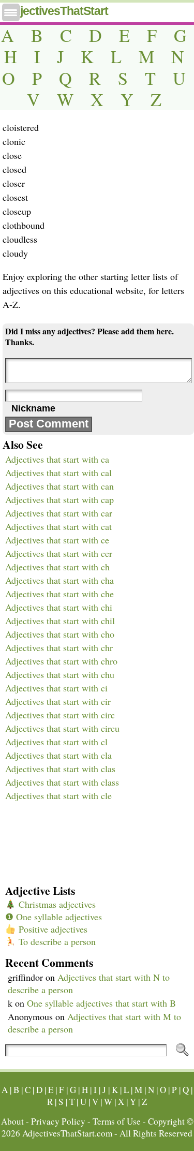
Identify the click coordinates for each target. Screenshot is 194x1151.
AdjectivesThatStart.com (67, 1133)
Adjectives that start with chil (60, 620)
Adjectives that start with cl (56, 741)
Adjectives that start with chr (59, 647)
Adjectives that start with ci (56, 688)
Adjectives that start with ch (57, 566)
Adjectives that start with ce (57, 540)
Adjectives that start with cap (59, 499)
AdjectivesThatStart (56, 11)
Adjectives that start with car (58, 513)
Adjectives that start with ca (57, 459)
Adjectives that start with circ (60, 715)
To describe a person (56, 941)
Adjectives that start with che (59, 593)
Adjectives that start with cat (58, 526)
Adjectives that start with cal (58, 472)
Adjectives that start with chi (58, 607)
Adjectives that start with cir (58, 701)
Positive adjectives (51, 929)
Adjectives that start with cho (59, 634)
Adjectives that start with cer (58, 553)
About (12, 1121)
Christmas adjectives (56, 904)
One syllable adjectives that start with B (101, 1003)
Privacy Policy (58, 1121)
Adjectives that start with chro (61, 661)
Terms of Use (117, 1121)
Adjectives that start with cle (58, 795)
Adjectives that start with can (59, 486)
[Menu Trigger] (11, 12)
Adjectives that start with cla (58, 755)
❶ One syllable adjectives (53, 916)
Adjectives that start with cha (59, 580)
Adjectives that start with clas (60, 768)
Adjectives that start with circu (62, 728)
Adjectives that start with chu (59, 674)
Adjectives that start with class (62, 782)
